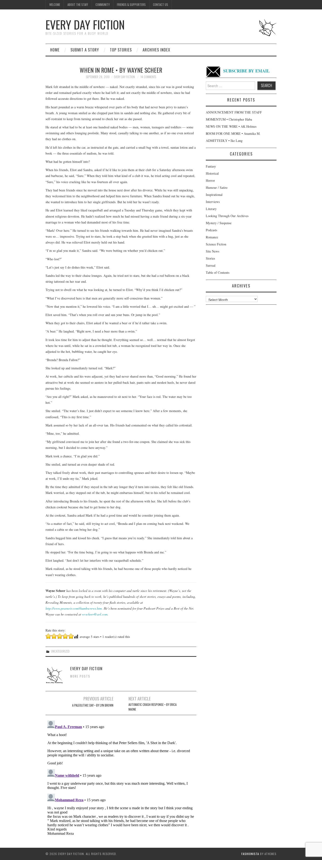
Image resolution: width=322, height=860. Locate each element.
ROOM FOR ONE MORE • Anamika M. (233, 133)
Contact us (160, 4)
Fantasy (211, 166)
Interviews (213, 201)
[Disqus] (120, 778)
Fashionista (250, 854)
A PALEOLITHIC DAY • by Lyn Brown (92, 705)
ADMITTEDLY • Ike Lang (224, 140)
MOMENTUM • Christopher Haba (229, 119)
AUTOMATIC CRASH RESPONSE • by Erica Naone (152, 707)
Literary (211, 209)
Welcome (54, 4)
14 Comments (148, 77)
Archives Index (156, 50)
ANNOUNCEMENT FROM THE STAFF (234, 112)
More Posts (80, 676)
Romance (212, 237)
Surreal (210, 265)
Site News (212, 251)
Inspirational (214, 194)
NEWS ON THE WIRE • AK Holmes (231, 126)
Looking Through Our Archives (227, 216)
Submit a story (84, 50)
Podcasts (211, 230)
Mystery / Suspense (218, 223)
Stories (210, 258)
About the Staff (77, 4)
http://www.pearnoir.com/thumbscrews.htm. (74, 608)
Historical (212, 173)
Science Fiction (216, 244)
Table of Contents (217, 272)
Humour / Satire (216, 187)
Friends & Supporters (131, 4)
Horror (210, 180)
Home (55, 50)
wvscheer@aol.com (94, 614)
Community (102, 4)
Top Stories (121, 50)
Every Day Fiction (85, 24)
